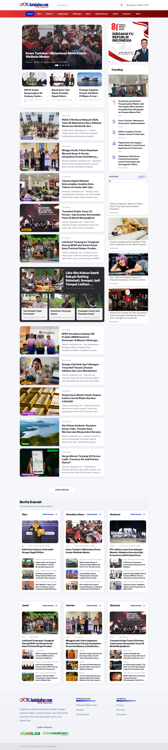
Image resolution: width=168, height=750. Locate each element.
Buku (138, 14)
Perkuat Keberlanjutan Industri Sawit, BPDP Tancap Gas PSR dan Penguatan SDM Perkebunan (47, 668)
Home (30, 14)
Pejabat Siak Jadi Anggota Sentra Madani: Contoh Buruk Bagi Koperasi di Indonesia (131, 145)
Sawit (115, 14)
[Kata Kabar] (34, 5)
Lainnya (127, 14)
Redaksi (80, 710)
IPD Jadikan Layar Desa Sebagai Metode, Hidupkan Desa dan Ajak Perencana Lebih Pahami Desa (126, 552)
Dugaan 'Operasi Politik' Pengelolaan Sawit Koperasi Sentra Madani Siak (46, 678)
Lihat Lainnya (62, 489)
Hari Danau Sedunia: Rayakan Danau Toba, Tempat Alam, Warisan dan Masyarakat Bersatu (81, 428)
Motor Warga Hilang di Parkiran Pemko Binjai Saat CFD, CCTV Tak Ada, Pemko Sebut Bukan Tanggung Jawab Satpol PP (90, 566)
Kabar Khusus (101, 14)
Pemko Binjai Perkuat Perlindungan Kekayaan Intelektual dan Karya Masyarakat (89, 577)
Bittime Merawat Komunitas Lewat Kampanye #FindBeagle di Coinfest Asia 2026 (134, 679)
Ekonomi (115, 605)
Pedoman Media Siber (86, 705)
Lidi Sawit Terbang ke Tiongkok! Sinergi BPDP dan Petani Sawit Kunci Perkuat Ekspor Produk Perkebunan (38, 644)
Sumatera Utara (75, 514)
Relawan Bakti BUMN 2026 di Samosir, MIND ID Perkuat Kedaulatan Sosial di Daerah (134, 576)
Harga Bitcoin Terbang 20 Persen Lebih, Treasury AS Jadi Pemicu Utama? (81, 459)
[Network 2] (55, 733)
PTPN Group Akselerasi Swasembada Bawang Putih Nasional (134, 564)
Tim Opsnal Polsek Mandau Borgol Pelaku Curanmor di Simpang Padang (90, 667)
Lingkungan (62, 14)
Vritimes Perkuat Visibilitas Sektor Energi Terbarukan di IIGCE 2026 (134, 587)
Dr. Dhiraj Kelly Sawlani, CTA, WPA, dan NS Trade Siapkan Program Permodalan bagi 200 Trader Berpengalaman (134, 668)
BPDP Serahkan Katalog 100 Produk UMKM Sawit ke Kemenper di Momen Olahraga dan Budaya (46, 657)
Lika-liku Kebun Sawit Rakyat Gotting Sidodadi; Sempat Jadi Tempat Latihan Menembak (83, 280)
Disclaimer (121, 714)
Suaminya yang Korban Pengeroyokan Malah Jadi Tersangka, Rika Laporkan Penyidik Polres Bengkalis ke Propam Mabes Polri (131, 106)
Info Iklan (120, 710)
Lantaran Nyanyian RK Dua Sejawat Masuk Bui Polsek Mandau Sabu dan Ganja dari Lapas (91, 679)
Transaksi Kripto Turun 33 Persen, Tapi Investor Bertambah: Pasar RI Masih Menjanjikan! (81, 214)
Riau (39, 14)
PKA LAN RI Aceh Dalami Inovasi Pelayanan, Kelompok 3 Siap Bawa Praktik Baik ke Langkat (91, 588)
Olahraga (77, 14)
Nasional (115, 514)
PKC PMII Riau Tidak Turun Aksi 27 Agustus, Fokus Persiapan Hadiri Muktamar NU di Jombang (46, 588)
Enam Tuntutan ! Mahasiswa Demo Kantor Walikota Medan (56, 55)
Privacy (120, 705)
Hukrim (49, 14)
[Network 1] (30, 733)
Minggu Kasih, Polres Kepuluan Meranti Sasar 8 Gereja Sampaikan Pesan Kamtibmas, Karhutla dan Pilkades (83, 644)
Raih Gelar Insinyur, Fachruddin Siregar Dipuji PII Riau (37, 551)
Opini (88, 14)
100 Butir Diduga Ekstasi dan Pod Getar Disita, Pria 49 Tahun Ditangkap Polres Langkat (91, 657)
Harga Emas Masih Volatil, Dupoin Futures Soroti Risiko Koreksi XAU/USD (81, 398)
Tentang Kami (82, 714)
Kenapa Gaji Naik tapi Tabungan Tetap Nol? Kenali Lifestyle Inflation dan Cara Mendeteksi (80, 367)
